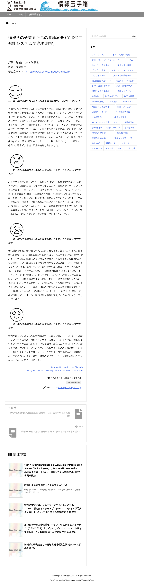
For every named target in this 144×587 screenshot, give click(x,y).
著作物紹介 (97, 127)
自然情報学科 (128, 122)
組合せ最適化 (120, 117)
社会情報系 (97, 117)
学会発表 (131, 80)
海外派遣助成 (98, 101)
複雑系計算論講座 (100, 138)
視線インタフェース (123, 138)
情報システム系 (124, 91)
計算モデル (97, 148)
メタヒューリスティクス (122, 70)
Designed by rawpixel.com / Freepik (67, 367)
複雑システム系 (113, 127)
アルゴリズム (98, 54)
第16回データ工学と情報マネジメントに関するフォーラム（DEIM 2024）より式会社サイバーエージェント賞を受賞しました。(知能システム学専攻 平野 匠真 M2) (53, 528)
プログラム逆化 (99, 70)
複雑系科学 (129, 127)
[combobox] (113, 36)
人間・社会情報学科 (122, 75)
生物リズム (128, 101)
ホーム (11, 23)
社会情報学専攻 (123, 112)
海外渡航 (113, 101)
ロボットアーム (99, 75)
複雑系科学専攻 (99, 133)
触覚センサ (111, 143)
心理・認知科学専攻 (101, 86)
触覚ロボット (127, 143)
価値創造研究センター (102, 80)
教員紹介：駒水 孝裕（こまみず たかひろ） (46, 484)
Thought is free (87, 580)
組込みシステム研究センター (104, 122)
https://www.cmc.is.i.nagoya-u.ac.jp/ (48, 71)
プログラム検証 (124, 65)
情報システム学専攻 (101, 91)
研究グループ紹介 (100, 112)
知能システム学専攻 (72, 378)
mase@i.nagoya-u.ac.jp (69, 387)
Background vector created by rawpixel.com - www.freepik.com (55, 370)
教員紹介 (96, 96)
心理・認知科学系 (124, 86)
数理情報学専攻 (112, 96)
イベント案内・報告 (121, 54)
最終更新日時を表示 (74, 382)
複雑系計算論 (122, 133)
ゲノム (130, 60)
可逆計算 (119, 80)
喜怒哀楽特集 (57, 378)
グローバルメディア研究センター (106, 60)
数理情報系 (129, 96)
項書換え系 (130, 148)
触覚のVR (96, 143)
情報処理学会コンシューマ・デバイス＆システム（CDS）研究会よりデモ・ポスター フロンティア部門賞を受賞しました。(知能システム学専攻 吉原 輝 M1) (52, 508)
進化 (119, 148)
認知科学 (109, 148)
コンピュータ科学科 (101, 65)
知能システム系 (124, 106)
